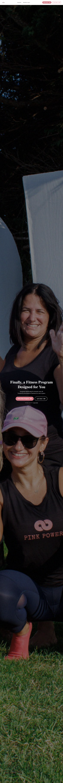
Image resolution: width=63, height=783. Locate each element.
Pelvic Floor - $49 (46, 2)
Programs (19, 2)
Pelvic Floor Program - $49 (25, 398)
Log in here (35, 402)
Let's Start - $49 (56, 2)
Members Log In (26, 2)
